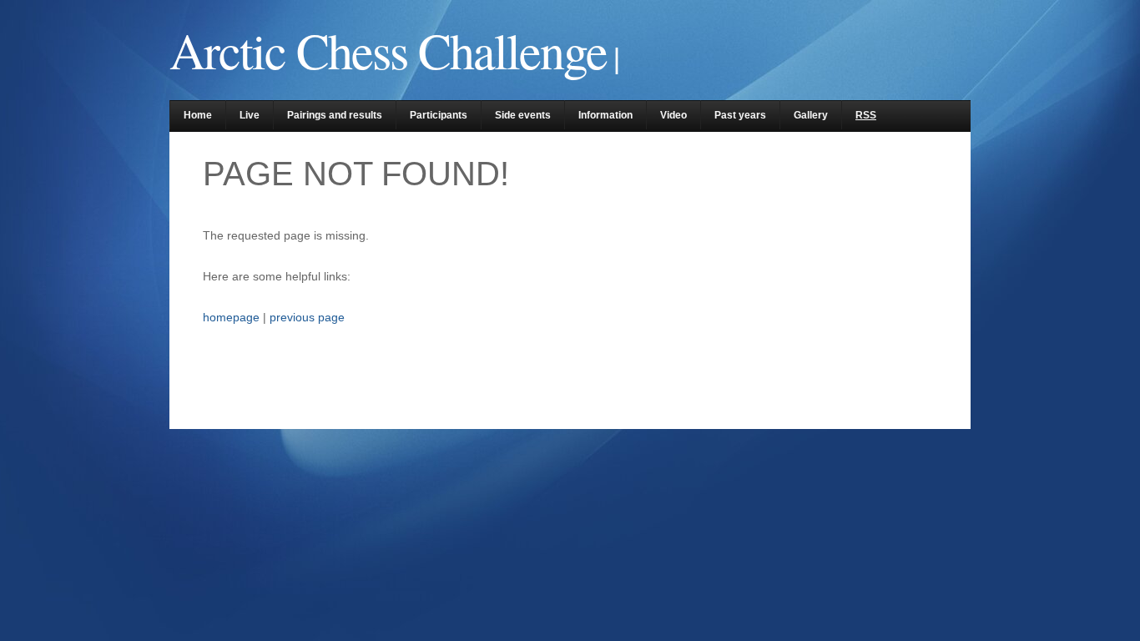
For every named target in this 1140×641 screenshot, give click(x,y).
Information (605, 115)
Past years (740, 115)
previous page (307, 317)
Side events (523, 115)
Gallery (811, 115)
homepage (231, 317)
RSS (865, 115)
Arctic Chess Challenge (388, 50)
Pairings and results (334, 115)
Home (198, 115)
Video (673, 115)
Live (250, 115)
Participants (438, 115)
